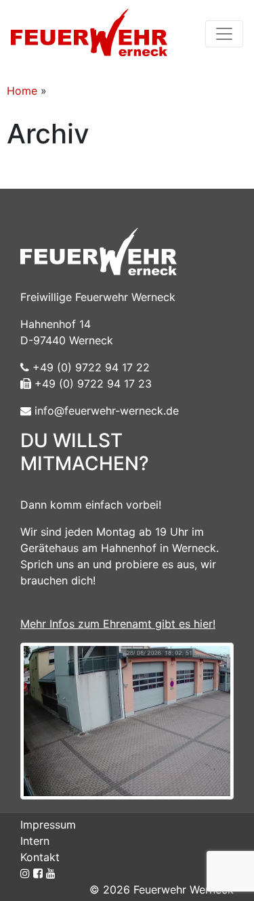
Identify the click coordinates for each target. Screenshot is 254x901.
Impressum (48, 824)
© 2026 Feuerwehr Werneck (161, 889)
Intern (34, 841)
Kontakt (40, 857)
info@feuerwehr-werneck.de (105, 410)
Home (22, 90)
